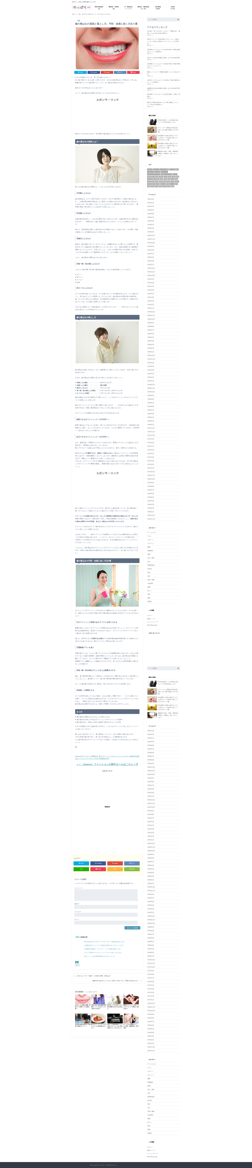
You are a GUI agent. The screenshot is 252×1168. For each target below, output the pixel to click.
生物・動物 (150, 580)
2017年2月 (150, 464)
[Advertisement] (107, 118)
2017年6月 (150, 450)
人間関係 (155, 176)
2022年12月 (151, 235)
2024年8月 (150, 213)
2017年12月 (151, 428)
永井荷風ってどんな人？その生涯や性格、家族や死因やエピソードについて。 (163, 65)
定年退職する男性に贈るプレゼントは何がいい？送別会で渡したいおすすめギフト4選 (168, 145)
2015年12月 (151, 515)
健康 (114, 7)
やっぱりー (102, 1165)
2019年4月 (150, 370)
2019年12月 (151, 355)
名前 (76, 904)
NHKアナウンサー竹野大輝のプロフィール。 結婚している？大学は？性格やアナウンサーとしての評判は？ (163, 41)
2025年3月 (150, 199)
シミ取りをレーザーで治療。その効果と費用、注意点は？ (93, 976)
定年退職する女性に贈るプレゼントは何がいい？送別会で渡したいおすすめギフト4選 (168, 138)
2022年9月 (150, 246)
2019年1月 (150, 381)
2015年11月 (151, 519)
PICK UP (150, 169)
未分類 (149, 569)
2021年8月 (150, 283)
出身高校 (156, 179)
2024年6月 (150, 221)
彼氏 (153, 181)
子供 (172, 179)
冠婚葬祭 (158, 7)
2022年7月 (150, 253)
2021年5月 (150, 293)
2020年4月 (150, 341)
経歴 (176, 184)
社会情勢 (173, 7)
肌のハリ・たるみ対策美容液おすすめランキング (99, 956)
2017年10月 (151, 435)
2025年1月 (150, 206)
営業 (165, 179)
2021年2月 (150, 304)
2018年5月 (150, 410)
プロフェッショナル (166, 174)
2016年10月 (151, 479)
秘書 (167, 184)
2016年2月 (150, 508)
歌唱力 (176, 181)
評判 (157, 186)
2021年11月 (151, 272)
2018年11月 (151, 388)
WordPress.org (152, 625)
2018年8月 (150, 399)
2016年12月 (151, 472)
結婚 (149, 186)
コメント (78, 888)
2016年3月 (150, 504)
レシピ (175, 174)
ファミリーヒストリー (153, 174)
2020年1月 (150, 352)
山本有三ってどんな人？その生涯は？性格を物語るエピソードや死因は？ (163, 81)
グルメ (149, 536)
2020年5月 (150, 337)
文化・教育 (143, 7)
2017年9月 (150, 439)
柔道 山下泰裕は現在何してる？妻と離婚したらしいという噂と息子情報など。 (163, 103)
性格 (157, 181)
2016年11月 (151, 475)
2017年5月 (150, 453)
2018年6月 (150, 406)
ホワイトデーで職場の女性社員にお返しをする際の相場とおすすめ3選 (168, 130)
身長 (165, 186)
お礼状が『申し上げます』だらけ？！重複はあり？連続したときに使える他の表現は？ (163, 32)
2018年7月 (150, 403)
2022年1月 (150, 264)
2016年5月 (150, 497)
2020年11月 (151, 315)
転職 (168, 186)
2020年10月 (151, 319)
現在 (154, 184)
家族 (176, 179)
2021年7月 (150, 286)
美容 (79, 14)
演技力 (149, 184)
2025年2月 (150, 203)
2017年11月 (151, 432)
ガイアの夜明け (174, 169)
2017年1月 (150, 468)
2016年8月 (150, 486)
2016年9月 (150, 482)
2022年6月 (150, 257)
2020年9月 (150, 323)
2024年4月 (150, 228)
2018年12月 (151, 384)
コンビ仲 (157, 172)
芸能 (99, 7)
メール (77, 911)
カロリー (156, 169)
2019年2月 (150, 377)
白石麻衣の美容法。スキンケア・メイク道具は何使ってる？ (103, 949)
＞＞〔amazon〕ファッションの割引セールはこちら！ (106, 764)
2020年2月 (150, 348)
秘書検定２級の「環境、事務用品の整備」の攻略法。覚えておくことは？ (168, 153)
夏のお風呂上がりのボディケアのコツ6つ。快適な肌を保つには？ (104, 941)
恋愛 (148, 554)
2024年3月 (150, 232)
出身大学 (150, 179)
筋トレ (171, 184)
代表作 (161, 176)
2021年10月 (151, 275)
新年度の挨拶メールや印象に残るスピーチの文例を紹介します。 (168, 121)
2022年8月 (150, 250)
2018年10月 (151, 392)
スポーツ (150, 540)
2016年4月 (150, 501)
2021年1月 (150, 308)
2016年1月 (150, 512)
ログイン (150, 615)
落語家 (149, 601)
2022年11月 (151, 239)
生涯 (158, 184)
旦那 (168, 181)
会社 (165, 176)
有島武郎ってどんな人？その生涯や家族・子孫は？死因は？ (163, 95)
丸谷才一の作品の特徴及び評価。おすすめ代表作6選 (163, 57)
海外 (148, 572)
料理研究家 (162, 181)
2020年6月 (150, 333)
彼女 (149, 181)
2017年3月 (150, 461)
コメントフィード (152, 622)
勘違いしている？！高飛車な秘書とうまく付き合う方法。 (163, 73)
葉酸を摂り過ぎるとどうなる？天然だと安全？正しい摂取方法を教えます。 (115, 980)
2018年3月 (150, 417)
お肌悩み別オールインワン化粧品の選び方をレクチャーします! (103, 945)
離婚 (172, 186)
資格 (161, 186)
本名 (172, 181)
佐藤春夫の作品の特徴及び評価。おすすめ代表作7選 (163, 88)
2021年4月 (150, 297)
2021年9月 (150, 279)
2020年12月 (151, 312)
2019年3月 (150, 373)
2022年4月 (150, 261)
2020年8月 (150, 326)
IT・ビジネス (128, 7)
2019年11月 (151, 359)
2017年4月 (150, 457)
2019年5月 (150, 366)
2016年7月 (150, 490)
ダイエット (164, 172)
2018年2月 (150, 421)
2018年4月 (150, 413)
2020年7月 (150, 330)
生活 (148, 576)
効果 (161, 179)
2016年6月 (150, 493)
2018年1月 (150, 424)
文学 (148, 561)
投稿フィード (151, 619)
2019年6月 (150, 363)
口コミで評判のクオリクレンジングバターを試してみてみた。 (103, 952)
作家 (173, 176)
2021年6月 (150, 290)
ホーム (75, 14)
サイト (76, 919)
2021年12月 (151, 268)
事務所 (149, 176)
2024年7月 (150, 217)
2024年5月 (150, 224)
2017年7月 (150, 446)
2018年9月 (150, 395)
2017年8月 (150, 442)
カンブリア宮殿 (164, 169)
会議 (169, 176)
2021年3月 (150, 301)
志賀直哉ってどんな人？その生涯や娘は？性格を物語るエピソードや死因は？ (163, 50)
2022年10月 (151, 243)
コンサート (151, 172)
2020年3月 (150, 344)
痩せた (162, 184)
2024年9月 (150, 210)
